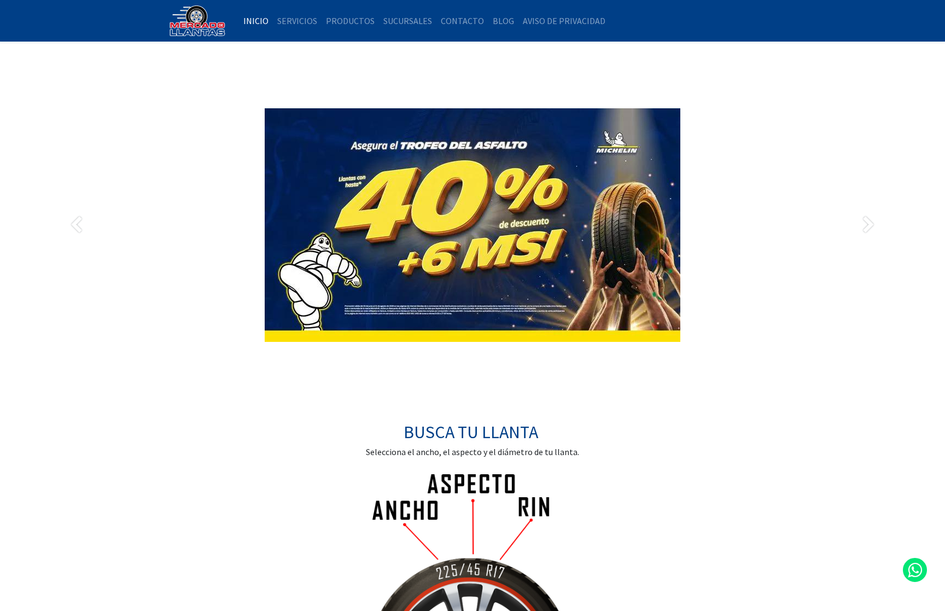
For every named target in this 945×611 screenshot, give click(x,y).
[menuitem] (256, 21)
